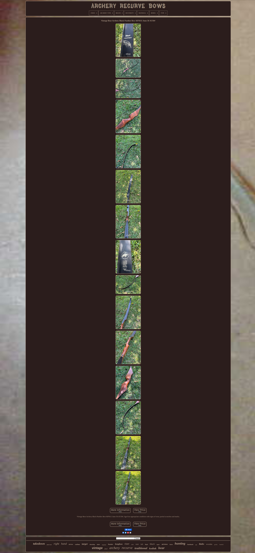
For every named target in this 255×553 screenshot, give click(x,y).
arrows (165, 544)
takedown (39, 543)
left (142, 544)
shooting (92, 544)
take (196, 544)
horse (171, 544)
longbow (119, 544)
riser (127, 543)
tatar (98, 544)
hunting (180, 543)
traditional (141, 548)
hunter (110, 544)
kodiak (152, 548)
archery (114, 548)
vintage (97, 548)
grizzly (215, 544)
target (85, 544)
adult (132, 544)
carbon (77, 544)
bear (161, 548)
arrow (71, 544)
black (152, 544)
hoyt (146, 544)
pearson (49, 544)
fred (106, 549)
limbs (201, 544)
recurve (127, 548)
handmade (190, 544)
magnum (104, 544)
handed (221, 544)
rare (137, 544)
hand (64, 543)
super (158, 544)
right (56, 543)
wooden (209, 544)
